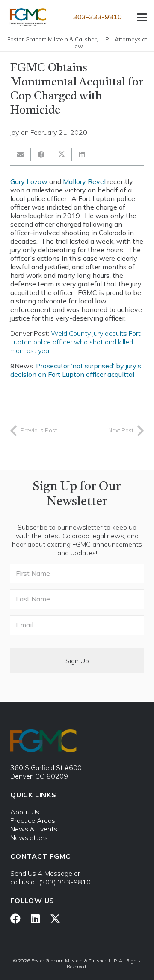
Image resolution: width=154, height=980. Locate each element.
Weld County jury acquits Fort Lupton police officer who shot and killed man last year (75, 342)
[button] (142, 17)
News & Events (33, 829)
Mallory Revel (84, 181)
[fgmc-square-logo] (28, 17)
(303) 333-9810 (65, 882)
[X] (55, 918)
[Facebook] (15, 918)
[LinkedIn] (35, 918)
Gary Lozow (28, 181)
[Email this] (20, 154)
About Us (24, 812)
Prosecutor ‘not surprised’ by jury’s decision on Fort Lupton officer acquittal (75, 370)
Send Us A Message (41, 873)
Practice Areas (32, 820)
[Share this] (41, 154)
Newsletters (29, 837)
